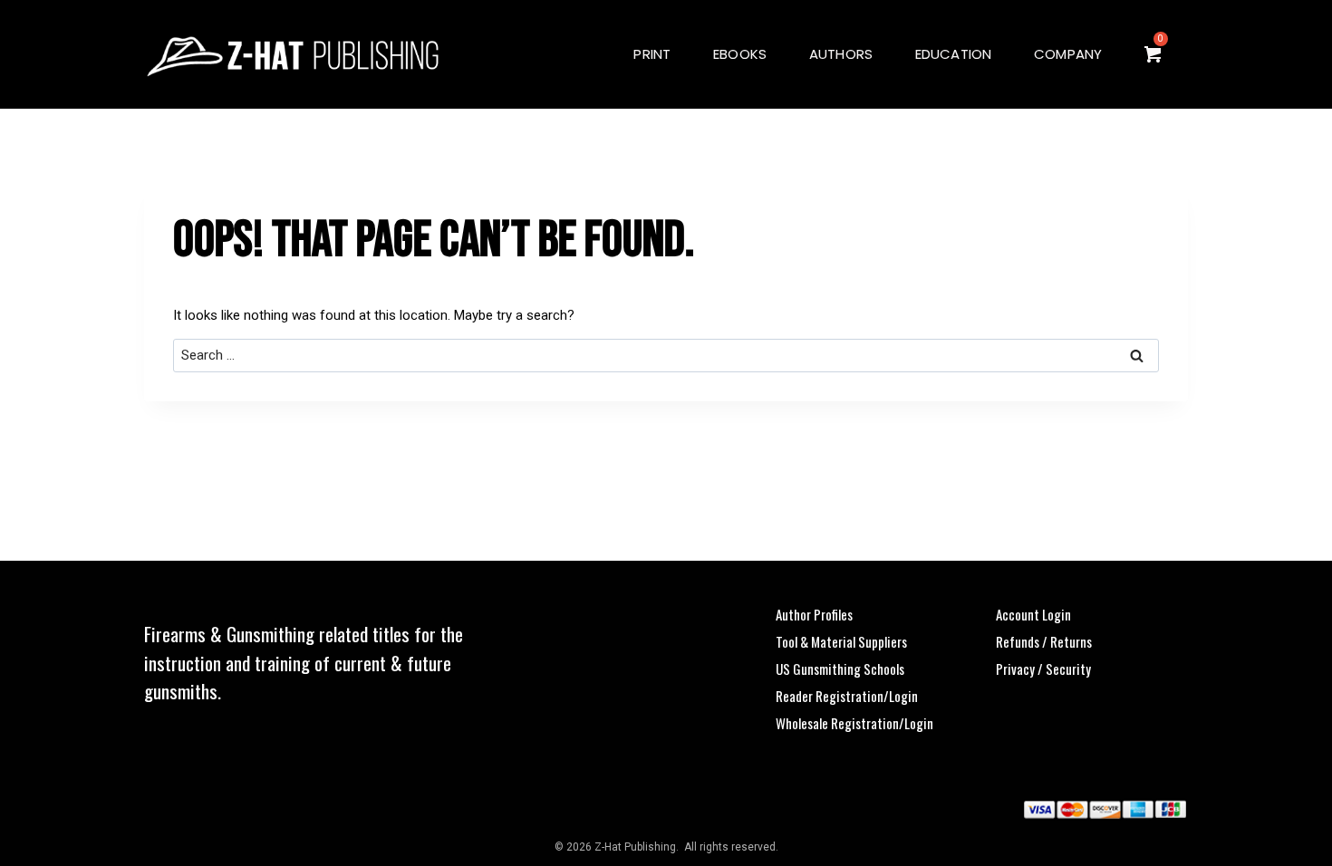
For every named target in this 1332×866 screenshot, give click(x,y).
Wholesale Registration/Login (854, 723)
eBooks (740, 53)
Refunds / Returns (1044, 641)
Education (953, 53)
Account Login (1033, 614)
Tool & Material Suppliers (841, 641)
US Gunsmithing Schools (840, 668)
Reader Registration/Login (847, 696)
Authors (841, 53)
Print (652, 53)
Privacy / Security (1043, 668)
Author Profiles (814, 614)
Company (1068, 53)
